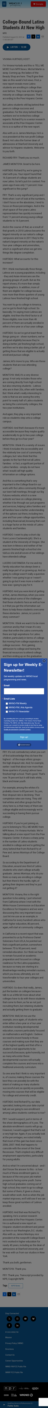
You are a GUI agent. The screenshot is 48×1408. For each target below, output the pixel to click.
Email (6, 685)
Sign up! (24, 737)
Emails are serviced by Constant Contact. (17, 729)
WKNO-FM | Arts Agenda (20, 707)
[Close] (45, 660)
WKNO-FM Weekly (18, 703)
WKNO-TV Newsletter (19, 711)
